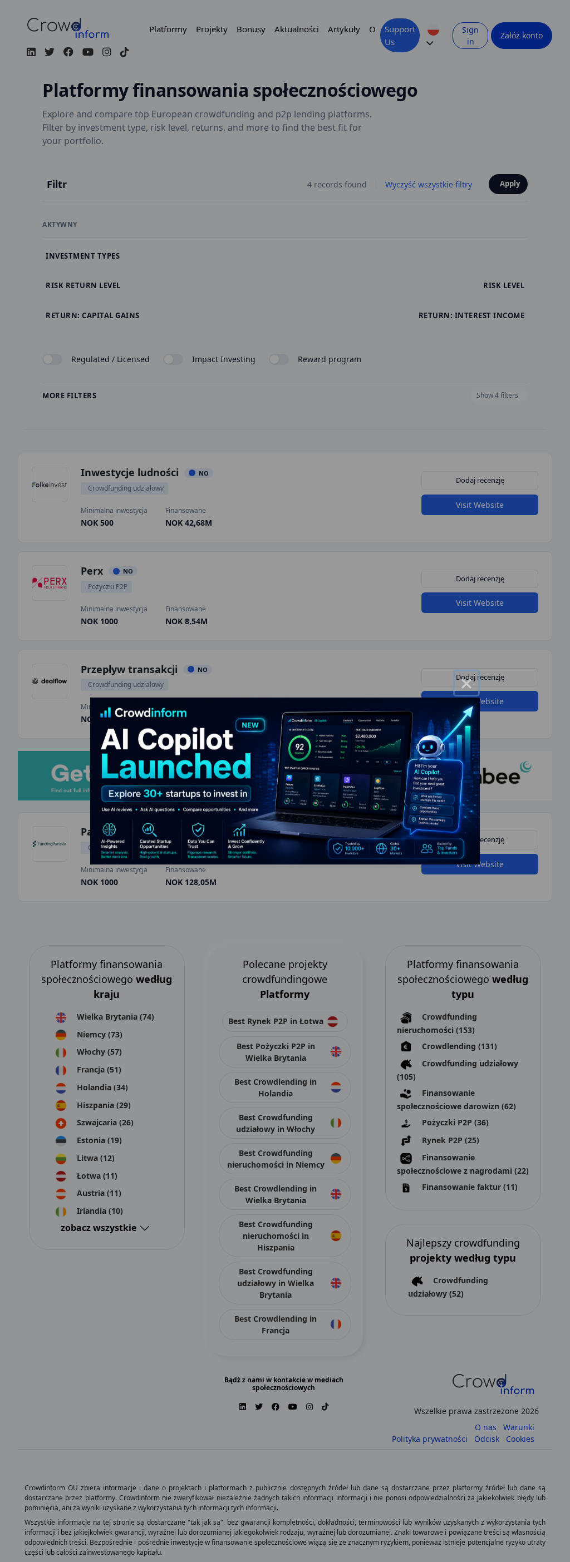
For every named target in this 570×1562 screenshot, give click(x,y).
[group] (285, 781)
